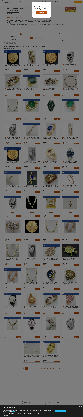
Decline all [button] (72, 411)
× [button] (81, 406)
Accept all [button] (60, 411)
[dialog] (41, 411)
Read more (14, 411)
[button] (28, 415)
